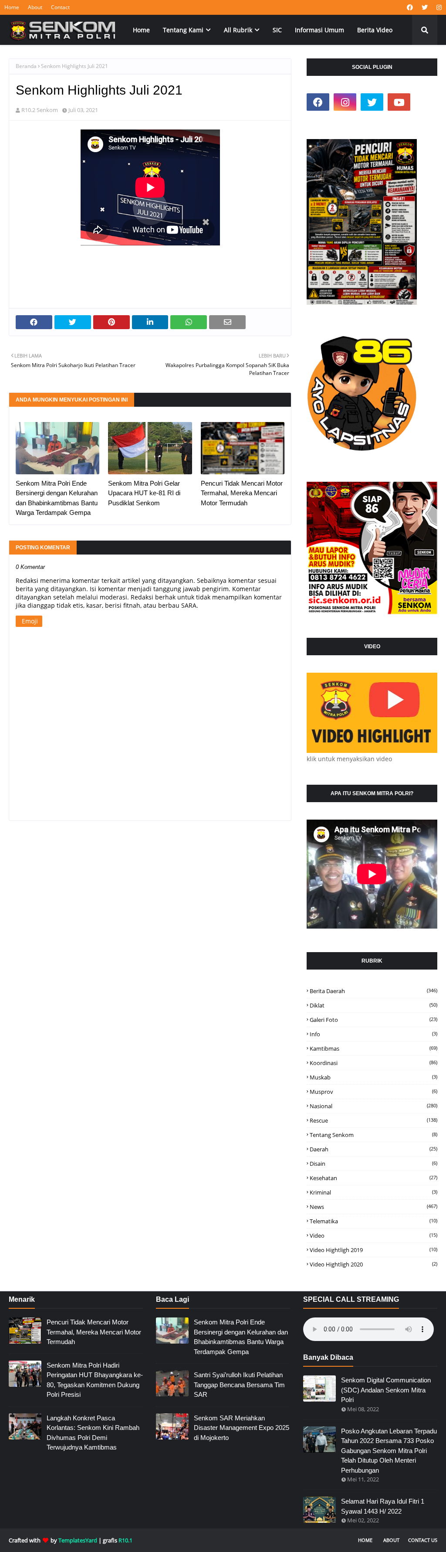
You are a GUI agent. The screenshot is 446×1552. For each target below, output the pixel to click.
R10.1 (125, 1540)
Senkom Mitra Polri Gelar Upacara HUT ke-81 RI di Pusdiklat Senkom (144, 493)
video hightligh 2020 (373, 1264)
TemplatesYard (77, 1540)
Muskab (373, 1077)
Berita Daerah (373, 991)
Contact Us (422, 1540)
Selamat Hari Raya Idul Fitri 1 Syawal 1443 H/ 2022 (382, 1506)
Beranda (26, 66)
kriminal (373, 1192)
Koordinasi (373, 1063)
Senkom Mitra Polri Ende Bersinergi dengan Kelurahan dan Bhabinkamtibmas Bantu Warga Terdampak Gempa (57, 498)
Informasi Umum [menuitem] (319, 30)
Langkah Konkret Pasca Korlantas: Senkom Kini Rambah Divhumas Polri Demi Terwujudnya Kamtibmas (93, 1432)
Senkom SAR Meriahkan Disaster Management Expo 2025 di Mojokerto (241, 1427)
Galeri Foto (373, 1020)
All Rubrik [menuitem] (238, 30)
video (373, 1235)
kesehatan (373, 1178)
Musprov (373, 1092)
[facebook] (410, 7)
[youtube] (399, 102)
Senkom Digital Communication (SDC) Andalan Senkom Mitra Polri (386, 1389)
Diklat (373, 1005)
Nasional (373, 1106)
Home (11, 7)
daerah (373, 1149)
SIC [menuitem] (277, 30)
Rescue (373, 1120)
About (35, 7)
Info (373, 1034)
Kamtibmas (373, 1048)
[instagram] (438, 7)
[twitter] (424, 7)
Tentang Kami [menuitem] (183, 30)
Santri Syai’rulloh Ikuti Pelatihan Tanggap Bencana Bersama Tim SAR (239, 1384)
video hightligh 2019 (373, 1250)
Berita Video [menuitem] (374, 30)
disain (373, 1163)
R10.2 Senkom (39, 110)
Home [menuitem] (141, 30)
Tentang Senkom (373, 1135)
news (373, 1207)
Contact (60, 7)
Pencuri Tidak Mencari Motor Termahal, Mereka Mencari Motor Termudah (242, 493)
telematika (373, 1221)
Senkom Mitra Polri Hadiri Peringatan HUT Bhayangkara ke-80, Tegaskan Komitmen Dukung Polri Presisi (95, 1380)
